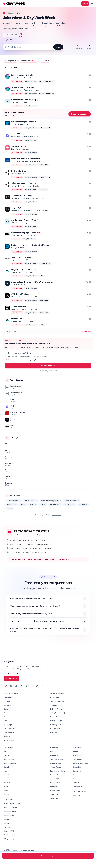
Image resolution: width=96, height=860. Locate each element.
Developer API (78, 787)
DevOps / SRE (9, 732)
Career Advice (55, 767)
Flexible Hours (55, 717)
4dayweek (10, 662)
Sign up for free (11, 678)
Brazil (6, 787)
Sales (33, 504)
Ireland (6, 775)
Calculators (77, 767)
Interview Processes (57, 775)
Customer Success (11, 713)
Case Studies (55, 783)
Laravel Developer (18, 306)
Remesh (14, 174)
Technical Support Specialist (23, 87)
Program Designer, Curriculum (23, 269)
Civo (13, 284)
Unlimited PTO (9, 831)
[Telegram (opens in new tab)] (32, 686)
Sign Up (85, 3)
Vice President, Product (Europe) (24, 100)
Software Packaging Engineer (23, 232)
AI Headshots (78, 755)
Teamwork (11, 504)
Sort (45, 61)
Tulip (12, 149)
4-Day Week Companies (13, 803)
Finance (6, 721)
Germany (7, 779)
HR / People (8, 725)
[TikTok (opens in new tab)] (21, 686)
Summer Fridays (56, 721)
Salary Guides (55, 763)
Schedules (54, 794)
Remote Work (55, 755)
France (6, 794)
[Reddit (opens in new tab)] (37, 686)
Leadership (83, 504)
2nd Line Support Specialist (22, 75)
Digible (13, 260)
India (5, 771)
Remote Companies (11, 807)
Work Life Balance (57, 759)
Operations (8, 717)
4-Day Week (54, 697)
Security (7, 736)
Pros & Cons (77, 759)
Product (7, 701)
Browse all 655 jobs (48, 856)
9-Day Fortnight (56, 705)
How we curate (56, 515)
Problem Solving (31, 501)
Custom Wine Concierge (21, 195)
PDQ (13, 235)
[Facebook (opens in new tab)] (26, 686)
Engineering (8, 697)
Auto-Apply (77, 751)
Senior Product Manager (21, 257)
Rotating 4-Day (56, 725)
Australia (7, 783)
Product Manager (18, 134)
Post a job (76, 796)
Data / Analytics (9, 729)
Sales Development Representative (25, 158)
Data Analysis (69, 504)
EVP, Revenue (16, 146)
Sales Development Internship (23, 183)
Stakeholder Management (51, 501)
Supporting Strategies (19, 161)
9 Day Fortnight (9, 839)
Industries (53, 787)
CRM (23, 504)
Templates (54, 798)
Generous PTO (55, 729)
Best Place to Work (11, 835)
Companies (77, 771)
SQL (9, 508)
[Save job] (90, 75)
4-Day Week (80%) (57, 713)
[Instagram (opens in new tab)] (16, 686)
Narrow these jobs (13, 67)
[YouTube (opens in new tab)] (42, 686)
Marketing (7, 705)
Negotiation (55, 504)
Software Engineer (19, 171)
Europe (6, 755)
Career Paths (55, 790)
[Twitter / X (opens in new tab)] (6, 686)
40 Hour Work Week (80, 763)
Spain (6, 790)
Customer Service (72, 501)
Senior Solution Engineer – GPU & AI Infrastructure (32, 282)
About (75, 779)
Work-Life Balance (57, 701)
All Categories (9, 740)
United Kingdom (10, 763)
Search (58, 47)
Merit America (16, 272)
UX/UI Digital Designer (20, 294)
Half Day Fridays (56, 709)
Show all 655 (86, 331)
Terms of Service (66, 851)
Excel (43, 504)
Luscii (13, 78)
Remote (6, 751)
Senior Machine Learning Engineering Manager (30, 245)
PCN (13, 102)
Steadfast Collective (18, 297)
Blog (52, 751)
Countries (76, 775)
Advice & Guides (56, 779)
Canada (7, 767)
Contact (76, 783)
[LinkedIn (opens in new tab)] (11, 686)
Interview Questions (57, 771)
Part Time (53, 732)
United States (9, 759)
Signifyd (14, 124)
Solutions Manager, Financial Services (26, 121)
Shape (13, 137)
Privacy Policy (53, 851)
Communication (13, 501)
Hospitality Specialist (19, 208)
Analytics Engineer (18, 319)
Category (10, 61)
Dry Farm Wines (17, 198)
